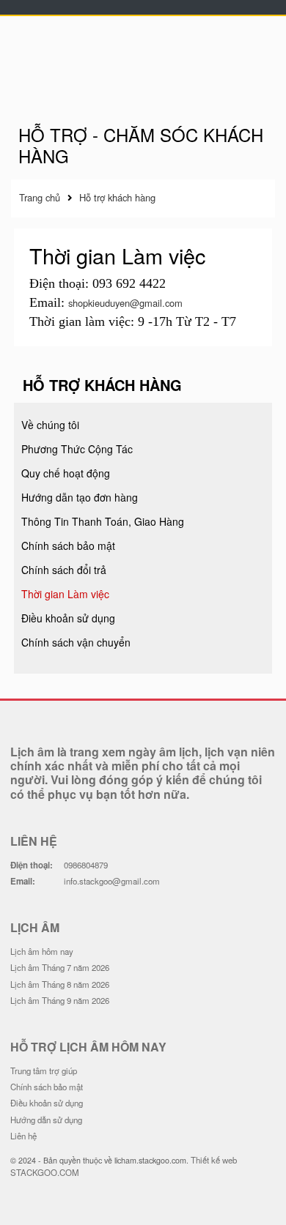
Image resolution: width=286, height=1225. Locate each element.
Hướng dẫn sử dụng (46, 1119)
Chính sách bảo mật (68, 545)
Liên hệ (23, 1136)
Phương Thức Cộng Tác (77, 449)
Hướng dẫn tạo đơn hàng (79, 497)
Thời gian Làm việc (65, 594)
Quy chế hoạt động (65, 473)
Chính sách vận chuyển (76, 642)
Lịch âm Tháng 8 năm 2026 (59, 984)
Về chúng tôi (50, 424)
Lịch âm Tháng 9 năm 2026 (59, 1000)
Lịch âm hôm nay (41, 951)
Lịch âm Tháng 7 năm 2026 (59, 967)
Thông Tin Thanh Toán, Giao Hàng (102, 521)
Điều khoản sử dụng (68, 618)
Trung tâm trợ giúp (43, 1070)
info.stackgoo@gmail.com (112, 881)
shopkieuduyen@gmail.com (125, 303)
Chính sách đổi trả (63, 569)
